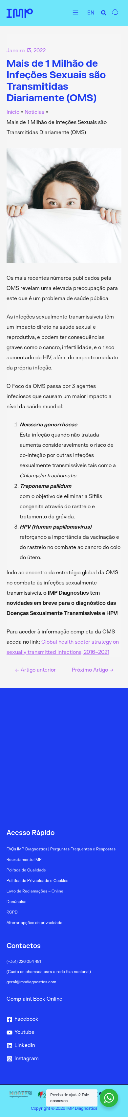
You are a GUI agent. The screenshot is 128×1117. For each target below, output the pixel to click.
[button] (104, 14)
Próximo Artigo (93, 670)
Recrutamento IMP (24, 859)
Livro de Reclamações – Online (35, 891)
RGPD (12, 912)
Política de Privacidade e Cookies (37, 880)
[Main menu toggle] (75, 12)
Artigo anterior (35, 670)
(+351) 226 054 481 (24, 961)
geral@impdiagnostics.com (31, 982)
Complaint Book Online (34, 999)
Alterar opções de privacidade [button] (34, 922)
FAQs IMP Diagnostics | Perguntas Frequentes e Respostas (61, 849)
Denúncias (16, 901)
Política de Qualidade (26, 870)
